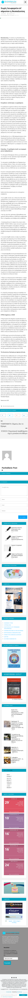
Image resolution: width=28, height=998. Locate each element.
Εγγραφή (7, 963)
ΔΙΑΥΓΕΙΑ (6, 636)
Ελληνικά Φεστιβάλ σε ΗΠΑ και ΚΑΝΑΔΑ (13, 630)
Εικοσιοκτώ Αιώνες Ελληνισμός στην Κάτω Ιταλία (16, 529)
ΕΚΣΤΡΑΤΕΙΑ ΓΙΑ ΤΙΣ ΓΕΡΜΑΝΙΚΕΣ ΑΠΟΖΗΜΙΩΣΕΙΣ (12, 627)
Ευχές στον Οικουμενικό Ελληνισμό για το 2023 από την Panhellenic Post (17, 713)
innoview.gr (19, 992)
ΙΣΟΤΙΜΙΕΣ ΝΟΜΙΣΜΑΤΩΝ (10, 638)
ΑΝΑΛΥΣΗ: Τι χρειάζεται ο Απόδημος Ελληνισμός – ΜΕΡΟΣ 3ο (17, 750)
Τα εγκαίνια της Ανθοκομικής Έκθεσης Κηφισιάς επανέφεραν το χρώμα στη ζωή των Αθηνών (17, 738)
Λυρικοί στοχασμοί (16, 545)
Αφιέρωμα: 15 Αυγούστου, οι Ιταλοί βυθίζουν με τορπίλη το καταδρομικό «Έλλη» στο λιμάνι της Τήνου (17, 725)
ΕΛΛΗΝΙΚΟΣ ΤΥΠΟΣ (8, 623)
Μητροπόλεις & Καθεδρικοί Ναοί (12, 632)
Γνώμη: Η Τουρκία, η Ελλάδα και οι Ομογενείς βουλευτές (17, 538)
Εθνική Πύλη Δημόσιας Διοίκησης (12, 634)
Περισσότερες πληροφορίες (8, 996)
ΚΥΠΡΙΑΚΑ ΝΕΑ (7, 625)
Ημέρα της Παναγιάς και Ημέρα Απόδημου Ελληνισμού (17, 555)
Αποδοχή (23, 995)
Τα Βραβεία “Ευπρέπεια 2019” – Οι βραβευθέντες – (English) (17, 760)
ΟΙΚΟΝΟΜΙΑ (3, 13)
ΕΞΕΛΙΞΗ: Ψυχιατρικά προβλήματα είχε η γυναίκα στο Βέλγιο (14, 432)
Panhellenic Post (11, 13)
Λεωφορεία (11, 406)
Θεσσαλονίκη (5, 406)
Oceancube (8, 992)
